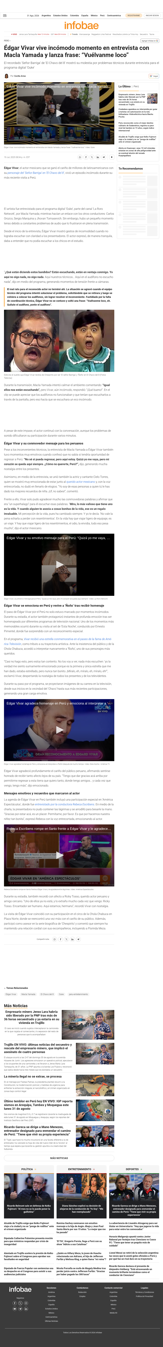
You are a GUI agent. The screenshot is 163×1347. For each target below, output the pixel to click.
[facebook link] (15, 1303)
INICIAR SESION (152, 15)
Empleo (82, 1296)
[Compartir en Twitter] (91, 157)
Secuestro (144, 34)
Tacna (151, 34)
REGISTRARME (134, 15)
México (94, 15)
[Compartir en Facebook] (85, 157)
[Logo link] (81, 25)
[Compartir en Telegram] (103, 157)
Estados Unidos (60, 15)
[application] (59, 113)
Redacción (82, 1292)
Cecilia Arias (20, 76)
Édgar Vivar (11, 994)
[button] (4, 15)
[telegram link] (20, 1309)
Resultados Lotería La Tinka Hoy (125, 34)
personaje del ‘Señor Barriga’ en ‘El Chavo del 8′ (35, 172)
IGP (58, 34)
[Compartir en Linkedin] (97, 157)
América (51, 1292)
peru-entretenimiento (78, 994)
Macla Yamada (28, 994)
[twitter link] (20, 1303)
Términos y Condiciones (144, 1292)
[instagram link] (26, 1303)
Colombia (74, 15)
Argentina (46, 15)
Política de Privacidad (144, 1296)
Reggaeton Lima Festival (101, 34)
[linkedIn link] (26, 1309)
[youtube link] (15, 1309)
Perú (102, 15)
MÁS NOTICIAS (59, 1158)
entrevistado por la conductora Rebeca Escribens (64, 804)
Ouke (61, 994)
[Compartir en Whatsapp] (80, 157)
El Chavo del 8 (47, 994)
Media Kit (113, 1313)
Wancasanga (84, 34)
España (84, 15)
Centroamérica (114, 15)
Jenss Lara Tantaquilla (34, 34)
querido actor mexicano (80, 481)
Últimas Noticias (51, 1321)
